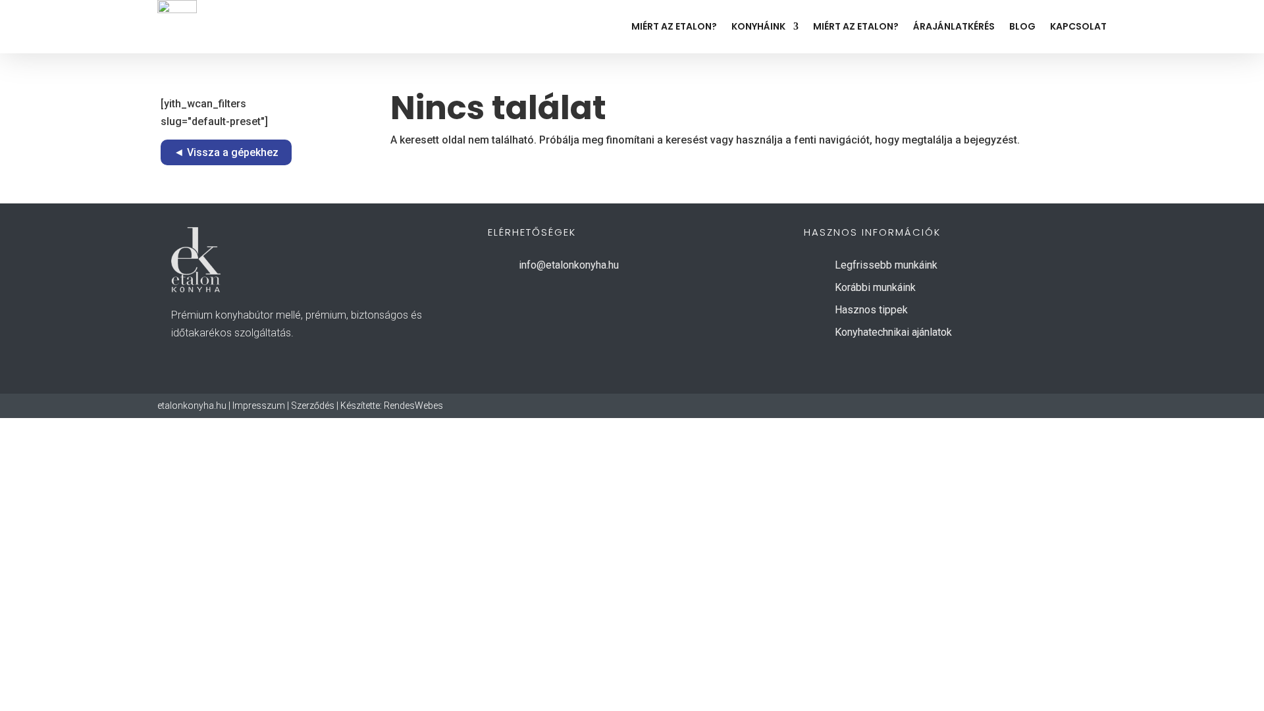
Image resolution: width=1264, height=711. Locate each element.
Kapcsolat (1078, 26)
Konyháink (758, 26)
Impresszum (258, 405)
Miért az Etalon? (674, 26)
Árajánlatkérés (954, 26)
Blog (1022, 26)
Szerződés (312, 405)
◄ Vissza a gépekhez (226, 152)
